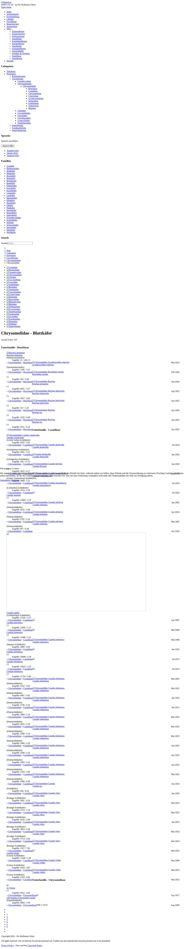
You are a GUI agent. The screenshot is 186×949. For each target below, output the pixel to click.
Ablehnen (15, 480)
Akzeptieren (5, 480)
